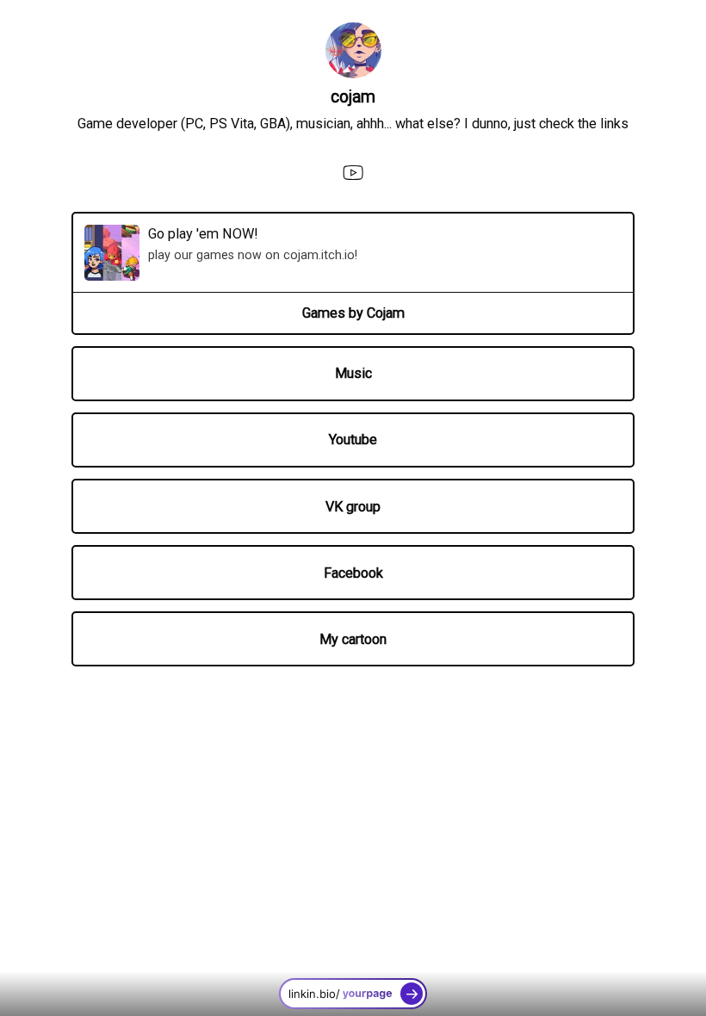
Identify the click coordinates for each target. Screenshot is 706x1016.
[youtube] (352, 172)
